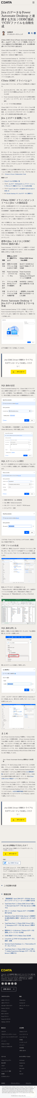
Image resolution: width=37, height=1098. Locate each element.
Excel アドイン (5, 1016)
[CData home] (7, 2)
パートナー (4, 1041)
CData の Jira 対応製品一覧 (12, 181)
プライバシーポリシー (15, 1083)
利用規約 (3, 1083)
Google (21, 1065)
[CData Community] (15, 983)
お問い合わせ (7, 989)
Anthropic (22, 1060)
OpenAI (21, 1074)
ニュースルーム (23, 1037)
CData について (23, 1031)
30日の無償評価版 (18, 791)
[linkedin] (2, 983)
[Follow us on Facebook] (29, 33)
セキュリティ (28, 1083)
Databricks (22, 1063)
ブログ (3, 1065)
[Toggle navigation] (33, 2)
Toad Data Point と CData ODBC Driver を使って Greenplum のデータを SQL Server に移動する (20, 925)
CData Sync (22, 1000)
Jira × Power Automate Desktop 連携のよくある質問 (18, 760)
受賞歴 (21, 1040)
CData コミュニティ (6, 1060)
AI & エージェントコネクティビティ (9, 1037)
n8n (20, 1071)
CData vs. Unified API (6, 1046)
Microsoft (21, 1068)
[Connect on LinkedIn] (35, 33)
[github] (12, 983)
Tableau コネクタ (5, 1022)
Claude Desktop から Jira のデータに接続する (19, 193)
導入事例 (3, 1063)
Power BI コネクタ (5, 1019)
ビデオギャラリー (5, 1076)
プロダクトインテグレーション (8, 1034)
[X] (6, 983)
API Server (4, 1011)
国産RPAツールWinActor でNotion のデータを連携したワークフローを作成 (19, 931)
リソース (3, 1068)
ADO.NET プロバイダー (7, 1005)
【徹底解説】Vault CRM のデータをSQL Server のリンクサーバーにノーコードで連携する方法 (20, 900)
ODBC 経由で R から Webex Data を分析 (18, 936)
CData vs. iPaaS (5, 1044)
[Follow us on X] (32, 33)
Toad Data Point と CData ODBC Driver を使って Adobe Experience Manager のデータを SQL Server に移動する (20, 951)
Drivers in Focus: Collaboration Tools (15, 174)
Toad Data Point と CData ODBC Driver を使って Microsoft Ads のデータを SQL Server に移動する (20, 906)
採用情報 (21, 1048)
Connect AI (22, 1003)
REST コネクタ (4, 1013)
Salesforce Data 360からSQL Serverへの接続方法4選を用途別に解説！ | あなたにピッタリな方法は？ (20, 918)
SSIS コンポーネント (24, 1005)
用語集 (3, 1074)
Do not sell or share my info (18, 1096)
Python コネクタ (5, 1008)
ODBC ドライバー (5, 1000)
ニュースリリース (23, 1034)
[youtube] (9, 983)
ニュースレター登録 (6, 1071)
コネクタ (3, 1031)
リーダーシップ (23, 1042)
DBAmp (21, 1008)
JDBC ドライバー (5, 1003)
